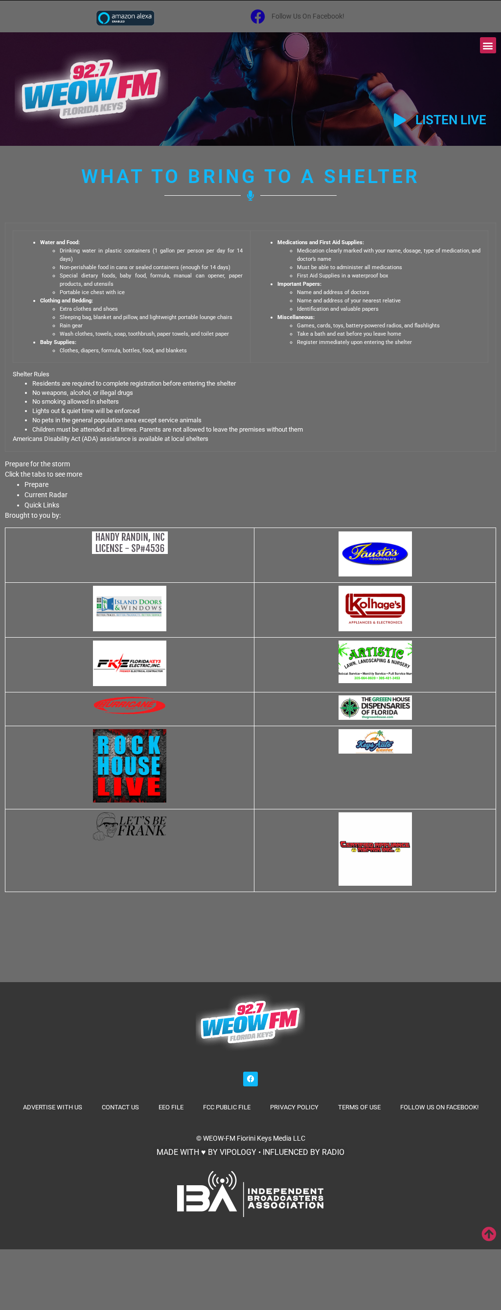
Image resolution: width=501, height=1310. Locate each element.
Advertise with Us (52, 1107)
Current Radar (46, 495)
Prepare (36, 484)
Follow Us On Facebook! (439, 1107)
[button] (488, 45)
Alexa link (125, 17)
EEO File (171, 1107)
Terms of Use (359, 1107)
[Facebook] (250, 1079)
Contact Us (120, 1107)
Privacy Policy (294, 1107)
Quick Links (41, 505)
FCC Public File (226, 1107)
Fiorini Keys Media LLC (271, 1138)
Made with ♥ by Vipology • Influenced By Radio (250, 1152)
